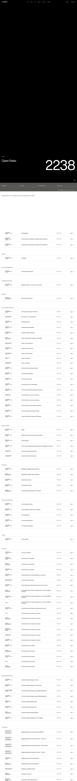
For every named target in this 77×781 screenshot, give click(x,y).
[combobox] (10, 186)
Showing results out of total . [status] (18, 195)
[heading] (10, 186)
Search (67, 1)
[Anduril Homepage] (4, 2)
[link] (27, 1)
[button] (74, 180)
